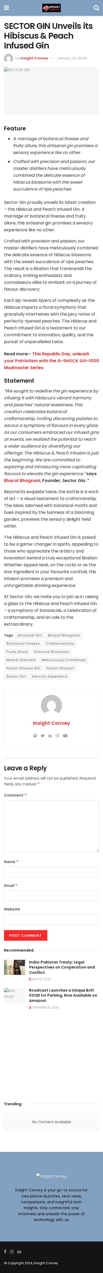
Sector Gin (16, 676)
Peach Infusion (60, 668)
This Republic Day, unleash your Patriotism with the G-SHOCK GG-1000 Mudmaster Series (51, 361)
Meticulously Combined (64, 660)
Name (11, 861)
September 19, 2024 (45, 1008)
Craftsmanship (60, 643)
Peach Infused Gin (23, 668)
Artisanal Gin (30, 635)
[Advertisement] (51, 1057)
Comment (15, 795)
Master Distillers (21, 660)
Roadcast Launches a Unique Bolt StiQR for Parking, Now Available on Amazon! (63, 995)
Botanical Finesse (23, 643)
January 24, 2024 (72, 58)
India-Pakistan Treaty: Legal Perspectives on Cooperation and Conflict (62, 967)
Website (12, 909)
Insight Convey (34, 58)
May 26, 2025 (41, 979)
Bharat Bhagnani (22, 481)
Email (11, 885)
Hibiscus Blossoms (51, 651)
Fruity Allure (17, 651)
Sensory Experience (49, 676)
